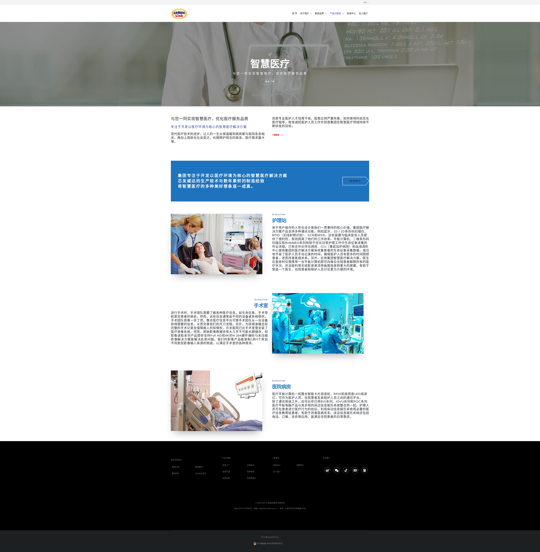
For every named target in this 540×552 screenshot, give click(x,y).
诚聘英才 (300, 465)
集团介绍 (175, 467)
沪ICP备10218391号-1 (270, 537)
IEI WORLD (355, 181)
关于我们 (304, 13)
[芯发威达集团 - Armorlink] (179, 13)
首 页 (294, 13)
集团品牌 (319, 13)
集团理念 (175, 473)
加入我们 (363, 13)
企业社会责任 (200, 473)
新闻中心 (351, 13)
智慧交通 (226, 472)
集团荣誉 (198, 467)
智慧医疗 (250, 465)
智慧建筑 (250, 472)
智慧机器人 (251, 478)
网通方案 (226, 478)
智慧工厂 (226, 465)
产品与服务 (335, 13)
